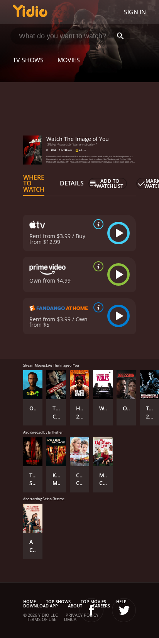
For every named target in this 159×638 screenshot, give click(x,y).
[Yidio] (30, 12)
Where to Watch (33, 183)
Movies (69, 60)
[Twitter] (124, 610)
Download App (40, 606)
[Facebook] (91, 610)
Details (72, 183)
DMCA (70, 619)
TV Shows (28, 60)
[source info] (96, 224)
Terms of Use (41, 619)
